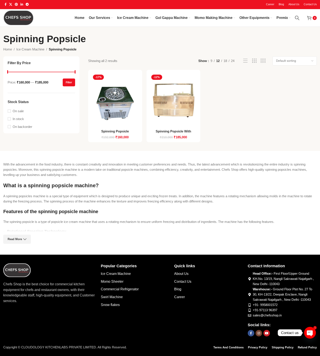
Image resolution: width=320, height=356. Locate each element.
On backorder (22, 127)
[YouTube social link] (266, 333)
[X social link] (10, 4)
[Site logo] (18, 17)
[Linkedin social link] (21, 4)
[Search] (297, 17)
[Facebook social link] (5, 4)
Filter (69, 82)
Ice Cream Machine (30, 49)
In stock (18, 119)
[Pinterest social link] (16, 4)
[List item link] (135, 274)
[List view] (245, 61)
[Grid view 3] (254, 61)
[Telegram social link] (27, 4)
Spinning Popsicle (115, 131)
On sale (18, 111)
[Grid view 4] (263, 61)
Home (7, 49)
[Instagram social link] (259, 333)
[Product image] (115, 100)
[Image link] (17, 270)
